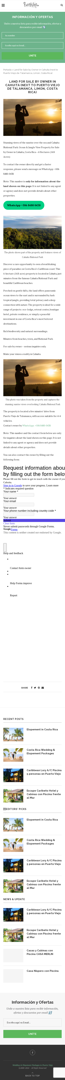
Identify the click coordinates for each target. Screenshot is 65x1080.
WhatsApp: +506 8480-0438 (36, 425)
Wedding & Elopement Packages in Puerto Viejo (32, 1065)
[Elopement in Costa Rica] (13, 734)
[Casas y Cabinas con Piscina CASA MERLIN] (13, 955)
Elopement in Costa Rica (42, 729)
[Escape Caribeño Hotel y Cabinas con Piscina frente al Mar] (13, 795)
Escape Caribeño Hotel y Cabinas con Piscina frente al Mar (44, 794)
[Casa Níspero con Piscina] (13, 976)
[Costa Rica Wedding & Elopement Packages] (13, 755)
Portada (7, 69)
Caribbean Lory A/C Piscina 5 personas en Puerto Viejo (44, 772)
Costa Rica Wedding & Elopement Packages (41, 751)
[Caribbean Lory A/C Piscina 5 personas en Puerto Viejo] (13, 775)
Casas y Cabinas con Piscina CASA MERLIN (40, 952)
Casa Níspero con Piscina (43, 970)
